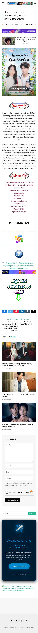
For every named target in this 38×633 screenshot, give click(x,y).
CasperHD (7, 24)
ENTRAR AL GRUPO (19, 566)
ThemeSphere (30, 627)
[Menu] (3, 3)
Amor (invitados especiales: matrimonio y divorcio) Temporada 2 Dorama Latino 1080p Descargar (10, 326)
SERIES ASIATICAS (31, 24)
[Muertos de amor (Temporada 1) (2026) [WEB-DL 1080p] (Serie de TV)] (19, 351)
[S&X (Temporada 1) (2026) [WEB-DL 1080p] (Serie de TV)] (19, 382)
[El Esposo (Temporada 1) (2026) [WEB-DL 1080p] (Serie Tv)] (19, 412)
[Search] (35, 3)
